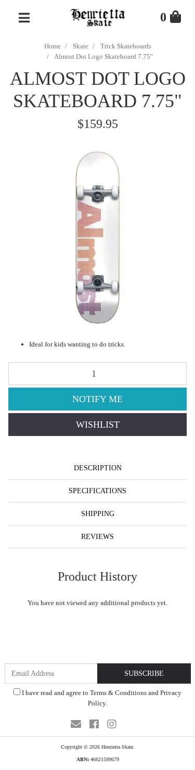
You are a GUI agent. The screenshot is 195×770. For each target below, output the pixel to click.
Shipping (97, 514)
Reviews (97, 537)
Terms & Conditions (118, 693)
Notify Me (97, 399)
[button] (97, 424)
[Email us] (76, 724)
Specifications (97, 491)
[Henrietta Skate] (97, 16)
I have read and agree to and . (100, 698)
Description (98, 468)
